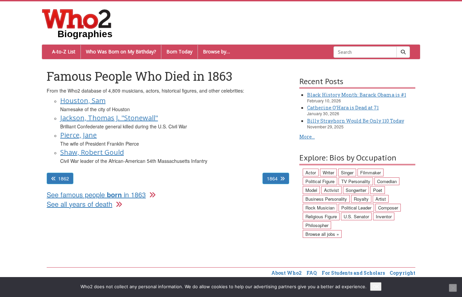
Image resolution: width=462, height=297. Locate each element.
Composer (388, 207)
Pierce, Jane (78, 135)
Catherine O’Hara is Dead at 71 (343, 107)
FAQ (311, 273)
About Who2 (286, 273)
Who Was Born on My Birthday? (121, 51)
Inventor (384, 216)
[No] (453, 288)
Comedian (387, 181)
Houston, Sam (83, 100)
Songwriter (356, 190)
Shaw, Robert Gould (92, 152)
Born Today (179, 51)
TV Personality (355, 181)
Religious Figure (321, 216)
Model (311, 190)
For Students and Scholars (353, 273)
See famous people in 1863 (96, 194)
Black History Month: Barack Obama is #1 (356, 95)
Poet (377, 190)
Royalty (361, 199)
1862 (63, 178)
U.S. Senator (356, 216)
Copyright (402, 273)
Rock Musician (319, 207)
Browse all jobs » (322, 234)
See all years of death (79, 204)
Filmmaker (370, 172)
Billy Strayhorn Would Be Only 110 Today (355, 121)
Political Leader (356, 207)
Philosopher (316, 225)
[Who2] (77, 18)
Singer (347, 172)
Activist (331, 190)
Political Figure (319, 181)
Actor (310, 172)
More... (307, 136)
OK (376, 286)
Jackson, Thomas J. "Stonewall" (109, 117)
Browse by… (216, 51)
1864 (272, 178)
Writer (328, 172)
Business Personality (326, 199)
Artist (380, 199)
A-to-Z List (63, 51)
